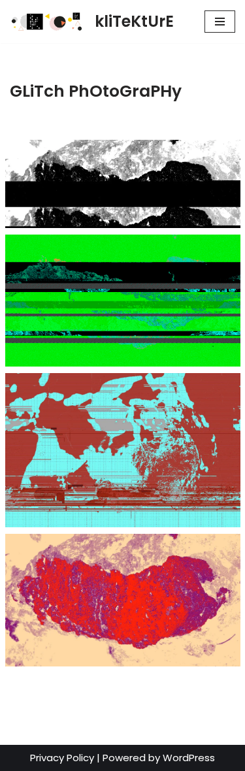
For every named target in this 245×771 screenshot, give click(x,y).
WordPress (189, 757)
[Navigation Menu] (219, 21)
